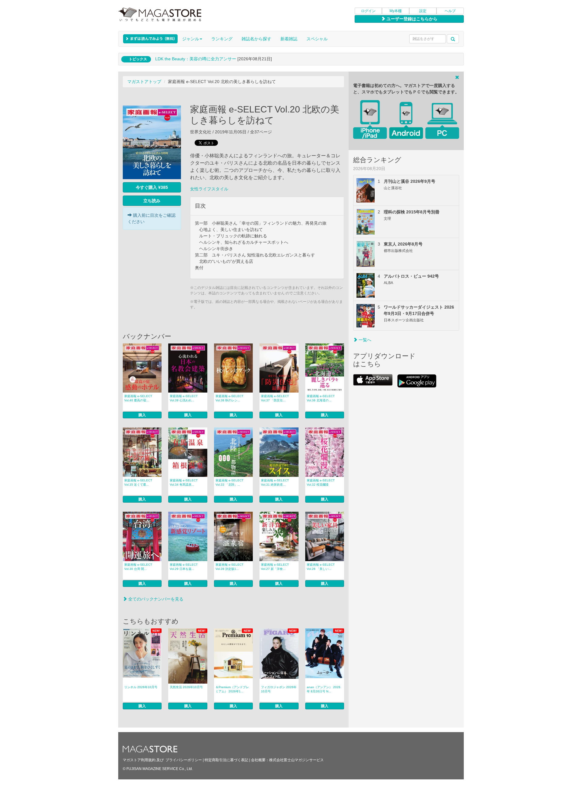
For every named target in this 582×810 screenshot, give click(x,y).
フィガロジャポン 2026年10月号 (278, 689)
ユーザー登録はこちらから (411, 18)
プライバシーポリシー (184, 760)
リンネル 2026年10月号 (140, 687)
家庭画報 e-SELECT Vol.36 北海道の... (321, 398)
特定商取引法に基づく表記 (226, 760)
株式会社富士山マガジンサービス (296, 760)
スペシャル (317, 38)
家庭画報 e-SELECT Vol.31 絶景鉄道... (275, 482)
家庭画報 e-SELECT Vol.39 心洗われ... (184, 398)
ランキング (221, 38)
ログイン (368, 11)
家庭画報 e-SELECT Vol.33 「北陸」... (229, 482)
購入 (142, 415)
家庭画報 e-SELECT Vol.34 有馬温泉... (184, 482)
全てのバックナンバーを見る (155, 599)
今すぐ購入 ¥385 (152, 187)
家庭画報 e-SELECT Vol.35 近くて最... (138, 482)
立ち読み (151, 200)
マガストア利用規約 (139, 760)
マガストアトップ (144, 81)
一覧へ (364, 339)
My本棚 (396, 11)
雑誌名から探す (256, 38)
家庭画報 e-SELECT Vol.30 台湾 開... (138, 567)
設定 (422, 11)
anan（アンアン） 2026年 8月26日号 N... (323, 689)
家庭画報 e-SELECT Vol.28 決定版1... (229, 567)
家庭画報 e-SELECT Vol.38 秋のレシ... (229, 398)
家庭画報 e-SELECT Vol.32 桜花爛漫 (321, 482)
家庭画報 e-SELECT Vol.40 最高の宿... (138, 398)
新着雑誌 (288, 38)
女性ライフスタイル (209, 188)
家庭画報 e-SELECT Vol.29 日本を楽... (184, 567)
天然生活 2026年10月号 (186, 687)
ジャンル (190, 38)
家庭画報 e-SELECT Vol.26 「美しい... (321, 567)
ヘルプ (450, 11)
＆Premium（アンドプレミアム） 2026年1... (232, 689)
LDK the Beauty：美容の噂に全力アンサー (195, 58)
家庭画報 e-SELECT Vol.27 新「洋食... (275, 567)
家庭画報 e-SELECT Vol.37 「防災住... (275, 398)
